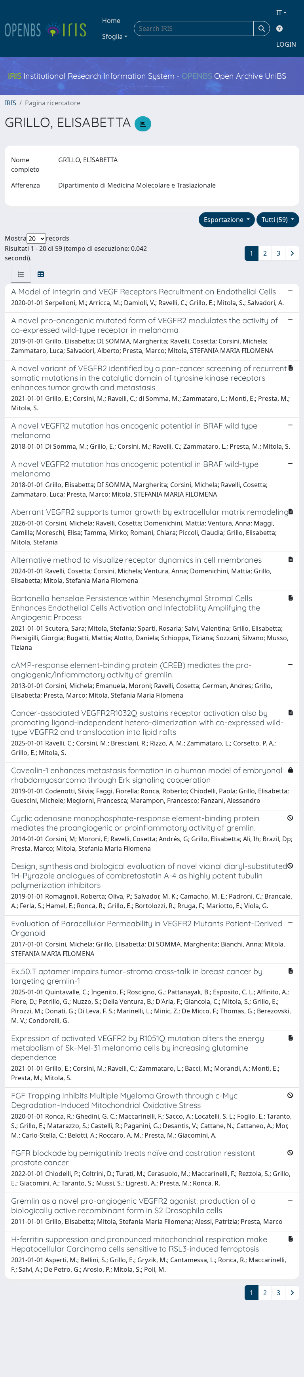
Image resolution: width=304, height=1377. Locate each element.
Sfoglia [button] (112, 36)
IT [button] (279, 12)
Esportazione (224, 219)
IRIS (10, 103)
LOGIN (286, 44)
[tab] (21, 274)
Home (111, 20)
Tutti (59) (275, 219)
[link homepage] (49, 28)
